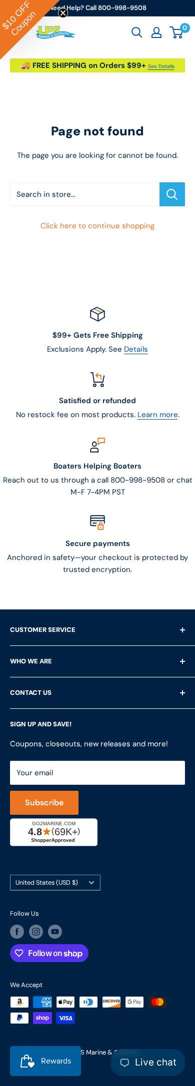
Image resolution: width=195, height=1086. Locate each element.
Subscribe (44, 802)
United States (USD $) (47, 882)
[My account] (157, 32)
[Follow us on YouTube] (55, 932)
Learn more (158, 415)
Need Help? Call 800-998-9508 (97, 7)
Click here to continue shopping (97, 226)
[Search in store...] (172, 194)
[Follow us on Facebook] (17, 932)
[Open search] (137, 32)
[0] (176, 32)
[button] (30, 30)
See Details (161, 66)
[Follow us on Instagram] (36, 932)
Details (136, 349)
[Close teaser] (63, 13)
